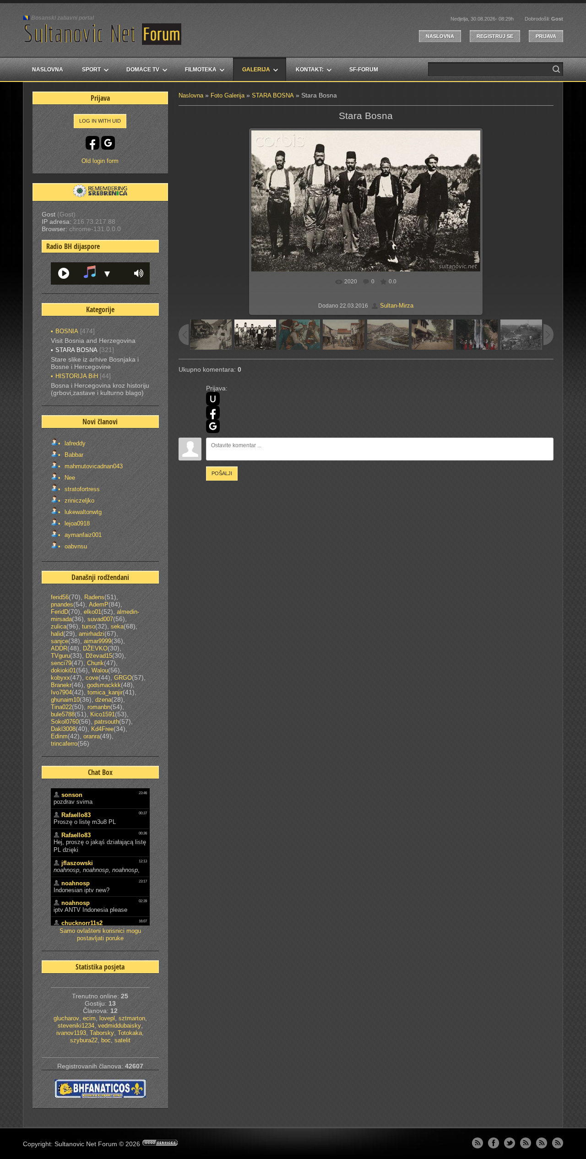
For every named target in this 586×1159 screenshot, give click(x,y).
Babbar (73, 454)
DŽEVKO (95, 648)
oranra (91, 736)
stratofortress (81, 489)
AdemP (99, 604)
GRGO (123, 677)
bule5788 (63, 714)
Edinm (59, 736)
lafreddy (74, 443)
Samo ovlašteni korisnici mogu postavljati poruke (100, 934)
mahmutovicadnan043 (93, 466)
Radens (94, 597)
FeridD (59, 611)
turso (88, 626)
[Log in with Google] (213, 426)
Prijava (546, 36)
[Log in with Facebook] (213, 412)
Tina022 (61, 707)
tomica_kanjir (105, 692)
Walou (100, 670)
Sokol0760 (65, 721)
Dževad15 (99, 655)
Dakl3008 (63, 729)
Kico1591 (102, 714)
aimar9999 (97, 641)
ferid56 (60, 597)
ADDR (59, 648)
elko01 (92, 611)
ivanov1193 (71, 1032)
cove (92, 677)
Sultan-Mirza (396, 305)
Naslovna (440, 36)
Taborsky (102, 1032)
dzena (103, 699)
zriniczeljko (78, 500)
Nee (69, 477)
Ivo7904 (61, 692)
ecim (89, 1018)
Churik (95, 663)
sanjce (59, 641)
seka (117, 626)
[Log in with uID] (213, 399)
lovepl (107, 1018)
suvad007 (100, 619)
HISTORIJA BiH (76, 376)
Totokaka (130, 1032)
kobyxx (60, 677)
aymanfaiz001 (82, 534)
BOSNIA (66, 331)
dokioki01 (63, 670)
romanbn (98, 707)
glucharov (66, 1018)
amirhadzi (91, 633)
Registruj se (495, 36)
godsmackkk (104, 685)
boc (106, 1040)
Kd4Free (102, 729)
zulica (58, 626)
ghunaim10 (65, 699)
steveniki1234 (76, 1025)
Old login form (100, 160)
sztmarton (132, 1018)
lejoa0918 (76, 523)
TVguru (60, 655)
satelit (122, 1040)
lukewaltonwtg (82, 512)
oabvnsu (75, 546)
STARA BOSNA (273, 95)
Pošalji (222, 473)
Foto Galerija (227, 95)
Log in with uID (100, 121)
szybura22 (84, 1040)
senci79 (61, 663)
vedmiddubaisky (119, 1025)
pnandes (62, 604)
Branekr (61, 685)
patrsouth (106, 721)
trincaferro (64, 743)
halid (57, 633)
